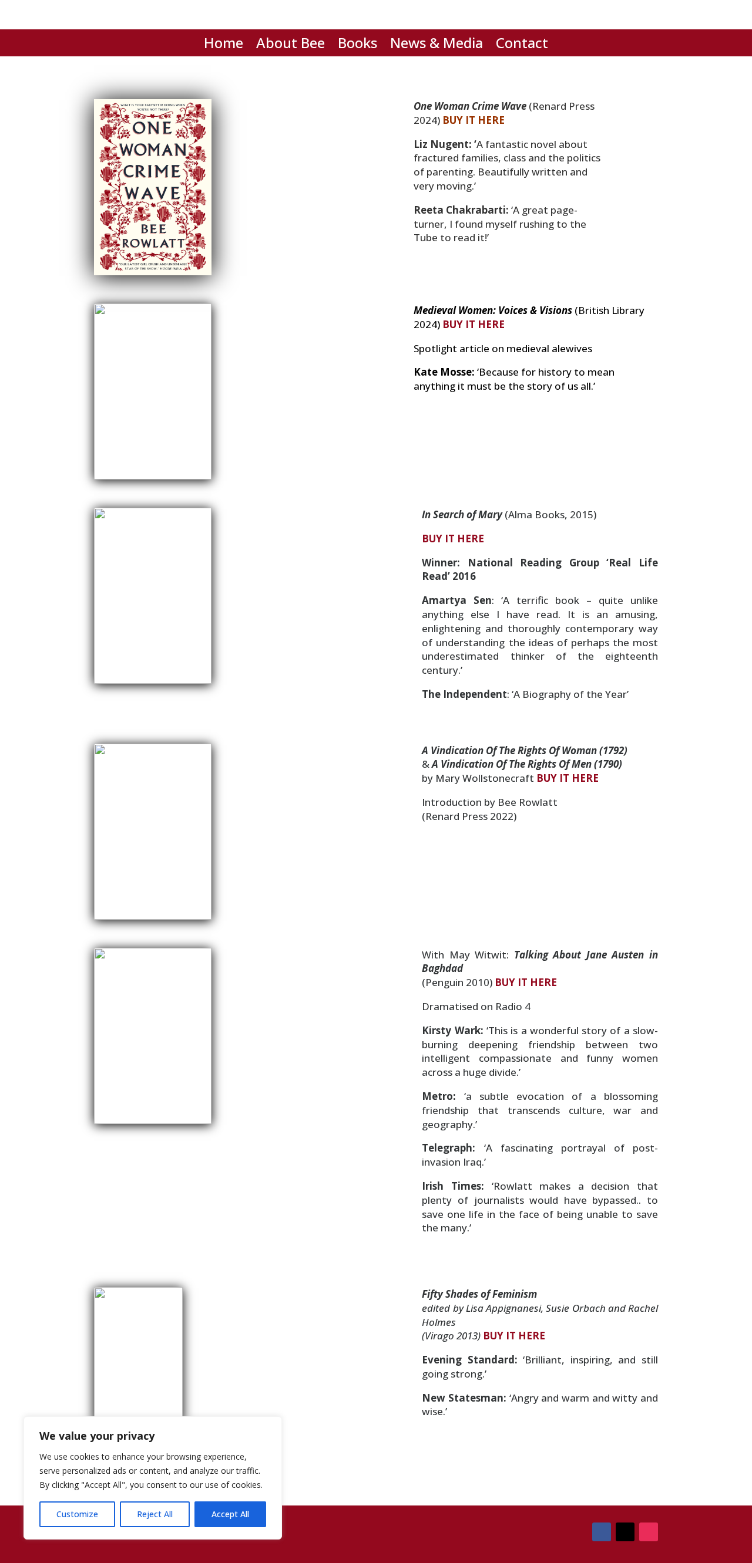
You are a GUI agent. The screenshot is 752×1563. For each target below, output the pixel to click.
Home (223, 45)
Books (357, 45)
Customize (77, 1514)
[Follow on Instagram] (648, 1532)
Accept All (230, 1514)
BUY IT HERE (473, 120)
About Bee (290, 45)
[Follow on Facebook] (601, 1532)
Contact (522, 45)
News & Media (436, 45)
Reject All (155, 1514)
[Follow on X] (625, 1532)
